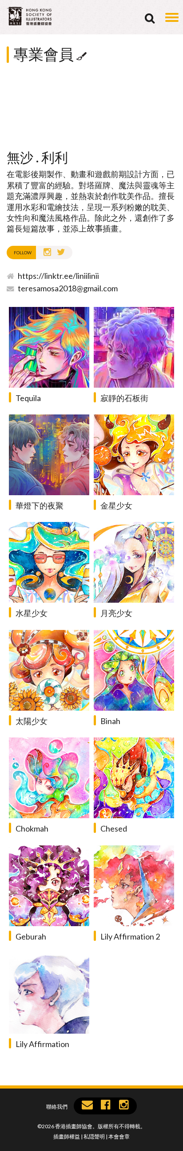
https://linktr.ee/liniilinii (58, 276)
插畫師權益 (66, 1136)
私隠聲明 (94, 1136)
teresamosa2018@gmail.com (68, 288)
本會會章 (119, 1136)
